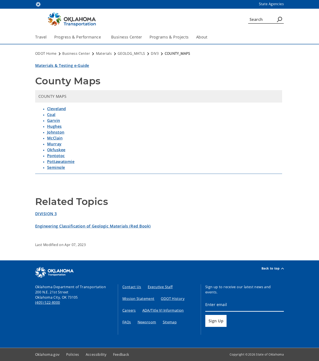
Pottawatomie (60, 161)
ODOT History (172, 298)
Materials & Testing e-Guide (62, 65)
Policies (72, 354)
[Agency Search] (279, 19)
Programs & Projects (169, 37)
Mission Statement (138, 298)
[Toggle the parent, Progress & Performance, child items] (102, 37)
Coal (51, 114)
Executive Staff (160, 286)
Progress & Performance (77, 37)
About (201, 37)
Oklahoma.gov (47, 354)
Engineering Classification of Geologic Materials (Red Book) (93, 226)
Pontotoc (56, 155)
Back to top (270, 268)
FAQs (126, 322)
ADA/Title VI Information (163, 310)
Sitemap (170, 322)
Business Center (126, 37)
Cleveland (56, 108)
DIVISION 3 (46, 213)
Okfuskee (56, 149)
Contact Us (131, 286)
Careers (129, 310)
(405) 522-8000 (47, 302)
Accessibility (96, 354)
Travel (41, 37)
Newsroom (147, 322)
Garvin (53, 120)
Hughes (54, 126)
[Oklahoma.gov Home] (38, 4)
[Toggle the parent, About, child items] (208, 37)
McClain (54, 138)
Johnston (55, 132)
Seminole (56, 167)
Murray (54, 143)
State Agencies (271, 4)
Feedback (121, 354)
